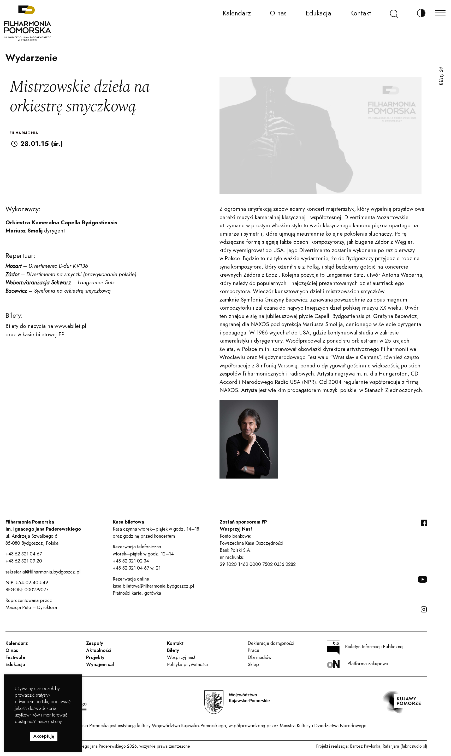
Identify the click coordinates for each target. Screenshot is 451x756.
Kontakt (360, 13)
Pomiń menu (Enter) (20, 7)
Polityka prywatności (187, 664)
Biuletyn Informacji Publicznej (374, 646)
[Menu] (440, 11)
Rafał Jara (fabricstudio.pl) (405, 746)
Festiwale (15, 657)
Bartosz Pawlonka (365, 746)
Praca (253, 650)
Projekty (95, 657)
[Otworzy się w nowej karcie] (237, 702)
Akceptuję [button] (43, 736)
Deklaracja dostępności (271, 643)
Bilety (173, 650)
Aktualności (98, 650)
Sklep (253, 664)
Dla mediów (259, 657)
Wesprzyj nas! (181, 657)
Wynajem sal (100, 664)
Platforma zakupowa (367, 663)
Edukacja (318, 13)
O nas (278, 13)
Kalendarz (237, 13)
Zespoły (94, 643)
